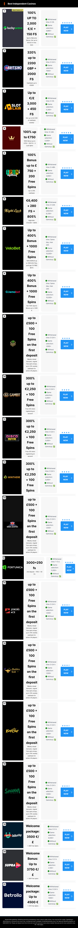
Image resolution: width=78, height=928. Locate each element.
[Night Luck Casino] (13, 211)
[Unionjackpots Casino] (13, 525)
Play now (66, 29)
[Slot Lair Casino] (13, 107)
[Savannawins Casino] (13, 791)
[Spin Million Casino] (13, 173)
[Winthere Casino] (12, 477)
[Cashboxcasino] (13, 343)
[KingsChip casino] (13, 731)
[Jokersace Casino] (13, 610)
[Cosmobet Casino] (13, 292)
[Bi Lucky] (13, 835)
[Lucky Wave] (13, 28)
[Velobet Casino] (13, 248)
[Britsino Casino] (13, 68)
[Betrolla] (13, 895)
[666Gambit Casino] (12, 395)
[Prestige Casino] (11, 138)
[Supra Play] (13, 865)
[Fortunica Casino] (12, 567)
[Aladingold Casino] (13, 670)
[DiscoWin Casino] (12, 437)
